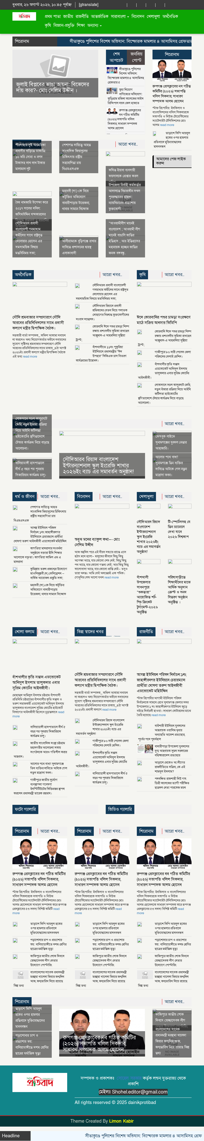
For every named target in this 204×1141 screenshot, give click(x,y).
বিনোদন (138, 16)
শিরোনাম (172, 54)
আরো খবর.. (128, 144)
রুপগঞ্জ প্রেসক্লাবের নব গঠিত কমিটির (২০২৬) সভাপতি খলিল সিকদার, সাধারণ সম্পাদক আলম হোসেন (124, 119)
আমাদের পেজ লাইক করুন (171, 161)
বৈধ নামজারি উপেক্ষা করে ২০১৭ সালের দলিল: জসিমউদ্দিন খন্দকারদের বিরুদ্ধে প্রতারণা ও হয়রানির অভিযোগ (32, 214)
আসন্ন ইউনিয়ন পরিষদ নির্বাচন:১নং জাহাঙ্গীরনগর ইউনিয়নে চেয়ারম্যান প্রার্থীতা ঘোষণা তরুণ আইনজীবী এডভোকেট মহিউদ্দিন (40, 534)
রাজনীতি (82, 16)
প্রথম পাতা (53, 16)
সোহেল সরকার (129, 1078)
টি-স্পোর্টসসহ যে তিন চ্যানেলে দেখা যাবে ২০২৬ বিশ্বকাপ (179, 529)
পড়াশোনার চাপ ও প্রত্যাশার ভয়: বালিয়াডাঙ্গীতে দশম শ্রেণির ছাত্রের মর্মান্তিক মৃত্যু (48, 944)
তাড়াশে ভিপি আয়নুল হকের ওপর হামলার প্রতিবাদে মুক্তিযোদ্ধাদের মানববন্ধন (172, 140)
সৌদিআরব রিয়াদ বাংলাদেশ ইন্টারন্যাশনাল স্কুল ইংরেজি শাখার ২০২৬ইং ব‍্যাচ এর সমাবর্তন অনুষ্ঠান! (98, 465)
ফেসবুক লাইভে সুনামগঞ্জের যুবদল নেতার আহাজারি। (171, 442)
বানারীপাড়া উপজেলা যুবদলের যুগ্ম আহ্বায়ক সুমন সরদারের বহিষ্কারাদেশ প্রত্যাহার (172, 751)
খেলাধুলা (153, 16)
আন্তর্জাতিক (99, 16)
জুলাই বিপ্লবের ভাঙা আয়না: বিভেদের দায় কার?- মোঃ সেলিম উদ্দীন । (43, 87)
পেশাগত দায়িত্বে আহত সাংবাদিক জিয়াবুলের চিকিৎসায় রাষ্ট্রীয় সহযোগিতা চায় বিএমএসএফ (76, 157)
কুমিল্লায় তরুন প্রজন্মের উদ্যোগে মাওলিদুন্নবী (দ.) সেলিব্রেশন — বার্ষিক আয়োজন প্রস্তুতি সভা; (48, 573)
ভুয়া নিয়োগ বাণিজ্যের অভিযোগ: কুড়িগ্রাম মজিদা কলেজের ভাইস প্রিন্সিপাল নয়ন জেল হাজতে (126, 96)
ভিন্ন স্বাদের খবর (90, 632)
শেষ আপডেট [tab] (116, 57)
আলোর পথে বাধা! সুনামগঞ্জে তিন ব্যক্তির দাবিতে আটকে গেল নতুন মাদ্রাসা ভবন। (48, 768)
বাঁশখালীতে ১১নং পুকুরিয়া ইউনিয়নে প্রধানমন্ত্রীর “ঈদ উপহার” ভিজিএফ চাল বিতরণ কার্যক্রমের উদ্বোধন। (101, 354)
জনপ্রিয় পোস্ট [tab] (137, 57)
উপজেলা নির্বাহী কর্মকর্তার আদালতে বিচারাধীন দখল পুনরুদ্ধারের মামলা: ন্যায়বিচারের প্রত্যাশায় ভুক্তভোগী (125, 197)
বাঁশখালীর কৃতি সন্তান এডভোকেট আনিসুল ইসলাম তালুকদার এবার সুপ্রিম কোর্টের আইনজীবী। (163, 371)
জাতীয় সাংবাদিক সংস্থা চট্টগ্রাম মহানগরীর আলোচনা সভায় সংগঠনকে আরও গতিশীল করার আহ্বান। (40, 750)
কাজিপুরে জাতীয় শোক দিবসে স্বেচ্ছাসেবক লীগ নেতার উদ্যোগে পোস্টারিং (47, 960)
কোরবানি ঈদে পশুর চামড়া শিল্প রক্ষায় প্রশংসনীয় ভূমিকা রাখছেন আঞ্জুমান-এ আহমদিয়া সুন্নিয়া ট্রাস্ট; (102, 333)
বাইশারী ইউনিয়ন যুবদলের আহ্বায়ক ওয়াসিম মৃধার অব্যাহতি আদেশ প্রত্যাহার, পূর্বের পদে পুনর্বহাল (161, 732)
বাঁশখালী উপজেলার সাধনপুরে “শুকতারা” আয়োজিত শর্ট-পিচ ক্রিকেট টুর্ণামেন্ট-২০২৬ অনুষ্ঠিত (147, 594)
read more (167, 125)
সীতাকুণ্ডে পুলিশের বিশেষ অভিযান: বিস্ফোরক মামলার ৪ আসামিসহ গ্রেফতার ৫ (119, 41)
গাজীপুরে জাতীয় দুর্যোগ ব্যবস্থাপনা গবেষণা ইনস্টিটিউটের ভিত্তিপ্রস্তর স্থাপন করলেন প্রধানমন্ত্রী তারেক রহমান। (39, 787)
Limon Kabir (121, 1121)
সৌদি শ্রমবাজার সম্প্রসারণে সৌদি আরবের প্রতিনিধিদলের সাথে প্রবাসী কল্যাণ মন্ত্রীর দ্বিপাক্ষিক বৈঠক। (38, 323)
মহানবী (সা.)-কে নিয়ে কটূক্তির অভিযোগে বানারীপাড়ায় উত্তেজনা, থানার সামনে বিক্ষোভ (48, 589)
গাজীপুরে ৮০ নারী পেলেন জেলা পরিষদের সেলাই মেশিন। (173, 354)
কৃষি (48, 25)
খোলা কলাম (24, 632)
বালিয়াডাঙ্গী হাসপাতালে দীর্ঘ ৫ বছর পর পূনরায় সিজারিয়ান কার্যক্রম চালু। (30, 469)
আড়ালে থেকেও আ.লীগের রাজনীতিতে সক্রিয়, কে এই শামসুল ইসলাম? (170, 767)
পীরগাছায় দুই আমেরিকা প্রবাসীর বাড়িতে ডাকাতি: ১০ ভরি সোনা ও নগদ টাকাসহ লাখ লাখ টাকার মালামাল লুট (30, 157)
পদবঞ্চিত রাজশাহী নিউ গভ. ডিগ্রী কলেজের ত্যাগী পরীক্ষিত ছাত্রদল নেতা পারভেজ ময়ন (172, 783)
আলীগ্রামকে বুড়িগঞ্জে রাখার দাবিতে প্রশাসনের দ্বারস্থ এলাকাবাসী (79, 247)
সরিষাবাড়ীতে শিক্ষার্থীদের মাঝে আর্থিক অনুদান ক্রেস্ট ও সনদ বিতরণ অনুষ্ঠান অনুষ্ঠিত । (179, 590)
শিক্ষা (81, 25)
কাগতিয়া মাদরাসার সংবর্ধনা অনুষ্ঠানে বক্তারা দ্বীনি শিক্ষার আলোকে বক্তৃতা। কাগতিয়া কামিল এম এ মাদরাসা (38, 555)
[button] (18, 73)
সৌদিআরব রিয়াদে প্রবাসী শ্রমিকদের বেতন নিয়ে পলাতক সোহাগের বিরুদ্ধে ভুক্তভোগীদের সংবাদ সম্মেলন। (102, 313)
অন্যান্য (93, 25)
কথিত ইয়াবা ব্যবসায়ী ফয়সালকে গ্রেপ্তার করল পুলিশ (123, 176)
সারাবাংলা (119, 16)
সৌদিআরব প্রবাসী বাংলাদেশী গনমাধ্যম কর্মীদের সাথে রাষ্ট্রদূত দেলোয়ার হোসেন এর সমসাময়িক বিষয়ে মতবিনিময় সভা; (102, 292)
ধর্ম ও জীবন (24, 496)
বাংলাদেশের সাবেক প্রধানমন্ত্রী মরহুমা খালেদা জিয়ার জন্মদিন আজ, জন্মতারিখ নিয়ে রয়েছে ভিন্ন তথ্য (39, 979)
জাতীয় (68, 16)
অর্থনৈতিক (170, 16)
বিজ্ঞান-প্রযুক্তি (63, 25)
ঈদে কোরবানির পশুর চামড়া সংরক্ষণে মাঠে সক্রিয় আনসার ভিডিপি (163, 320)
